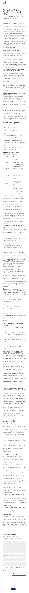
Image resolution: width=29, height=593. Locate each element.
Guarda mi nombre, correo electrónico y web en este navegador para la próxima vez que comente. (14, 569)
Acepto (13, 589)
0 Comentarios (14, 18)
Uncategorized (6, 18)
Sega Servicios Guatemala (10, 16)
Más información (3, 591)
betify (7, 23)
